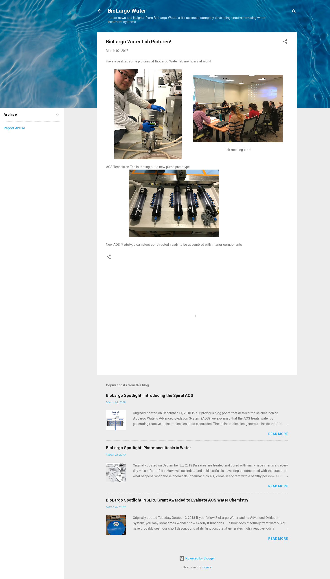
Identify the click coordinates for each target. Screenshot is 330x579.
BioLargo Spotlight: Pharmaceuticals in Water (148, 447)
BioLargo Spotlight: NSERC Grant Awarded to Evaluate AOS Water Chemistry (177, 500)
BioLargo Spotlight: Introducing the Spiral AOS (149, 395)
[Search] (294, 12)
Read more (278, 434)
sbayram (206, 567)
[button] (285, 42)
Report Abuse (14, 128)
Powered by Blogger (200, 558)
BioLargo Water (127, 11)
